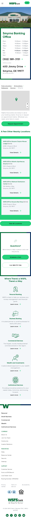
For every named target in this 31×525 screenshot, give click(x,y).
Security (3, 458)
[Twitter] (11, 515)
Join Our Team (5, 438)
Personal (4, 413)
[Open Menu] (2, 3)
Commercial (5, 420)
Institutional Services (8, 427)
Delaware (4, 88)
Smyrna (13, 88)
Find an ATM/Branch (7, 472)
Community (4, 441)
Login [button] (27, 2)
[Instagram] (19, 515)
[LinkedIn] (7, 515)
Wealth (3, 423)
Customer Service (6, 469)
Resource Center (6, 455)
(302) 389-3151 (11, 59)
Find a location (6, 86)
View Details (14, 152)
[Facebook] (15, 515)
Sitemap (4, 461)
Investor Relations (6, 444)
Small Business (6, 416)
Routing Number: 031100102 (9, 479)
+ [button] (27, 104)
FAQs (2, 452)
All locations (18, 86)
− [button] (27, 106)
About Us (4, 434)
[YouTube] (23, 515)
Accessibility (26, 485)
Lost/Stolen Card (6, 475)
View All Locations (15, 223)
